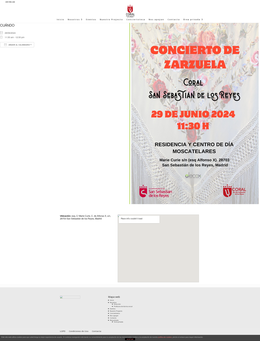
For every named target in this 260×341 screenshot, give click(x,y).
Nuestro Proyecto (111, 20)
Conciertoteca (135, 20)
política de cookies (165, 337)
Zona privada (118, 322)
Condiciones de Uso (78, 331)
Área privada (191, 20)
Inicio (60, 20)
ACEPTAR (130, 339)
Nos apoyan (156, 20)
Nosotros (74, 20)
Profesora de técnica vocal (123, 306)
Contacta (174, 20)
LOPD (62, 331)
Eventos (91, 20)
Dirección (117, 304)
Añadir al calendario (19, 45)
